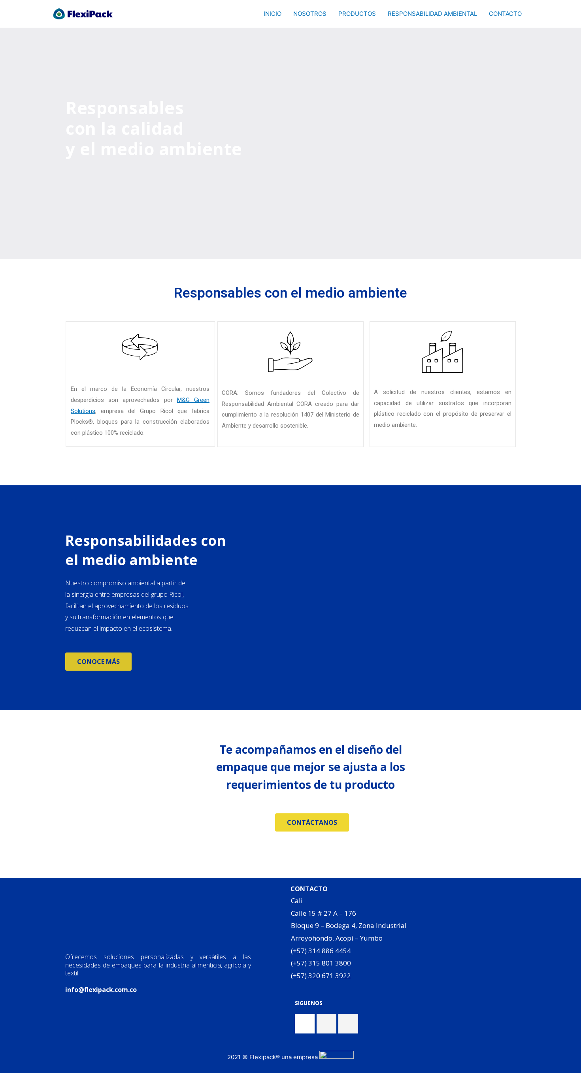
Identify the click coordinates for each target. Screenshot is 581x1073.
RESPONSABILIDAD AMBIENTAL (432, 13)
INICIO (272, 13)
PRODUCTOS (357, 13)
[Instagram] (326, 1023)
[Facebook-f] (305, 1023)
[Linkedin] (348, 1023)
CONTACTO (505, 13)
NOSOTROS (309, 13)
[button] (98, 661)
